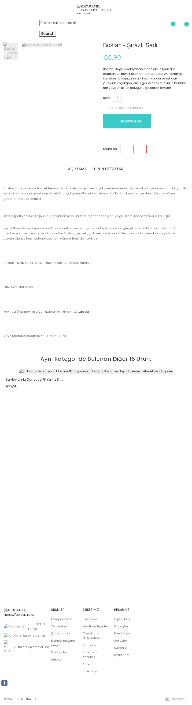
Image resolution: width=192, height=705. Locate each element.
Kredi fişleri (122, 633)
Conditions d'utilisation (91, 635)
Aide (86, 664)
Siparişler (121, 626)
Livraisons (90, 619)
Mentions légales (96, 626)
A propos (90, 645)
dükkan (56, 659)
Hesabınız (121, 609)
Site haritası (60, 652)
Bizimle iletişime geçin (63, 643)
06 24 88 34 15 (34, 635)
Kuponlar (121, 647)
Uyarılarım (121, 655)
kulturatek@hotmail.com (33, 647)
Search (47, 33)
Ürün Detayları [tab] (109, 169)
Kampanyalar (61, 619)
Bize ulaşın (91, 671)
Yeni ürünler (60, 626)
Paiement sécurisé (90, 654)
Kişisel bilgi (122, 619)
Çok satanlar (60, 633)
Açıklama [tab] (77, 169)
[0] (183, 28)
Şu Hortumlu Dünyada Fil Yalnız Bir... (34, 379)
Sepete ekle (130, 121)
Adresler (120, 640)
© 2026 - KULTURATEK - (21, 699)
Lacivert (84, 311)
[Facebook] (4, 683)
